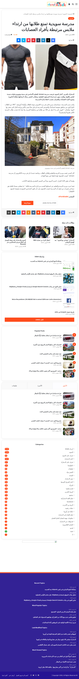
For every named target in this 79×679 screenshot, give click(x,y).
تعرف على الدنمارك (67, 462)
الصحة (71, 475)
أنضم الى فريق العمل (22, 675)
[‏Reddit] (38, 212)
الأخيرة (40, 386)
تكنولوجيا (70, 465)
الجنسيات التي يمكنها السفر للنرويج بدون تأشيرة (47, 344)
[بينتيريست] (33, 40)
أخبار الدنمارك (69, 459)
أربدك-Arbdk (69, 449)
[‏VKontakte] (33, 212)
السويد (65, 14)
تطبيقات (70, 469)
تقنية (71, 531)
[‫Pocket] (28, 40)
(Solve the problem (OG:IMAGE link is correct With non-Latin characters (36, 299)
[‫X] (48, 40)
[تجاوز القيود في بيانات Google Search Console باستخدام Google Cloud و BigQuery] (68, 291)
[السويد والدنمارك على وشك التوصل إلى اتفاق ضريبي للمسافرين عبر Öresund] (15, 232)
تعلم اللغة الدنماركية (67, 498)
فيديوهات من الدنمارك (66, 521)
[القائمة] (76, 4)
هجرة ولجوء (69, 488)
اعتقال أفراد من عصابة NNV (41, 240)
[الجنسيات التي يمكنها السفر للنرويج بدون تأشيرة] (68, 347)
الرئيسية (70, 14)
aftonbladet (64, 196)
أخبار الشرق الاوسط (67, 482)
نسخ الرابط (27, 203)
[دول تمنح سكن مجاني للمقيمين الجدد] (68, 356)
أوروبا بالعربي (69, 492)
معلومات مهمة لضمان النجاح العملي (62, 518)
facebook (70, 502)
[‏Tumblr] (38, 40)
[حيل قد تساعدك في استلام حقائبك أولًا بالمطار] (68, 338)
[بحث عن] (73, 4)
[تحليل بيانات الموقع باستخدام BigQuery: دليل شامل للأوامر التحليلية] (68, 278)
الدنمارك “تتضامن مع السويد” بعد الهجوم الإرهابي (64, 241)
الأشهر (65, 386)
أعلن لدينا (5, 675)
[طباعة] (9, 212)
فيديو (71, 528)
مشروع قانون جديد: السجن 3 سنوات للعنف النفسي (46, 363)
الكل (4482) (39, 320)
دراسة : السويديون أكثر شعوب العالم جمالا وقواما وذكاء (45, 371)
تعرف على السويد (67, 455)
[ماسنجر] (19, 40)
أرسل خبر (12, 675)
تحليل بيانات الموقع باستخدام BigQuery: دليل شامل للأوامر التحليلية (41, 274)
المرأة (71, 485)
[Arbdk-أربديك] (57, 4)
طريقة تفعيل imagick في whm (64, 312)
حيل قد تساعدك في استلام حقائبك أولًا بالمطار (47, 335)
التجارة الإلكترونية (68, 525)
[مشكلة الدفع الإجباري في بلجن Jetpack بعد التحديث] (68, 265)
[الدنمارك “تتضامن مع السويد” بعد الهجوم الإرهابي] (63, 232)
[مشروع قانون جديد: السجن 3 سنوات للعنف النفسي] (68, 365)
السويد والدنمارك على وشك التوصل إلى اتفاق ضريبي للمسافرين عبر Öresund (15, 242)
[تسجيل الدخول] (69, 4)
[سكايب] (23, 40)
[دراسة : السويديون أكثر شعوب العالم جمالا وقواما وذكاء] (68, 374)
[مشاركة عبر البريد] (14, 212)
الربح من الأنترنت (68, 505)
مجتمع (71, 495)
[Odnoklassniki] (28, 212)
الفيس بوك (69, 472)
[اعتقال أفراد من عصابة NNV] (39, 232)
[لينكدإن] (43, 40)
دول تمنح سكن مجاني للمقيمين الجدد (50, 354)
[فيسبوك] (53, 40)
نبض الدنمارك (69, 479)
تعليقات (14, 386)
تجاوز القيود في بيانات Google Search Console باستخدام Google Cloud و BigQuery (35, 286)
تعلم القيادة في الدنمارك (65, 515)
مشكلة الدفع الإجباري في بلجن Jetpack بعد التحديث (45, 261)
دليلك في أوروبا (68, 511)
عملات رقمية (69, 508)
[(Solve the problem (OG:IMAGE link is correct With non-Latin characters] (68, 303)
